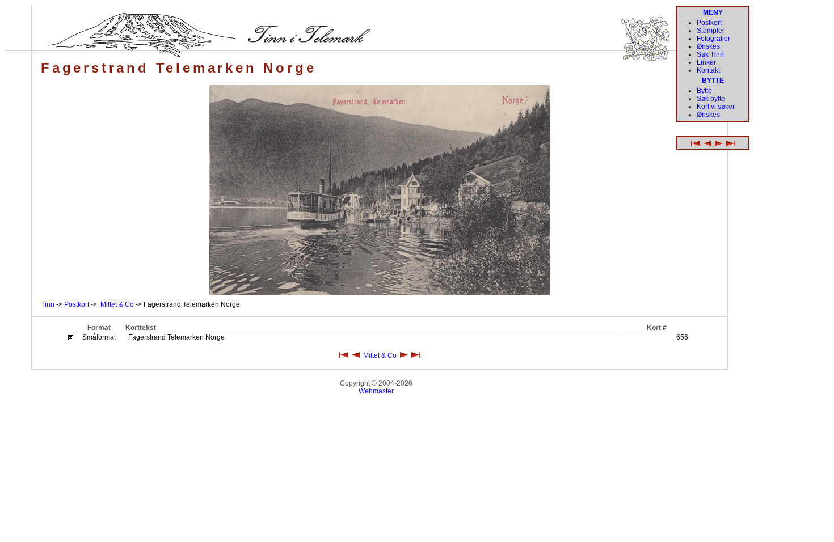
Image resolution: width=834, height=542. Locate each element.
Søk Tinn (710, 54)
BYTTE (713, 80)
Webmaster (376, 391)
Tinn (47, 304)
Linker (706, 62)
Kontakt (708, 70)
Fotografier (713, 39)
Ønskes (708, 46)
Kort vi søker (716, 107)
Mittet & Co (117, 304)
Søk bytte (711, 99)
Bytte (704, 91)
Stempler (711, 31)
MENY (713, 12)
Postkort (76, 304)
